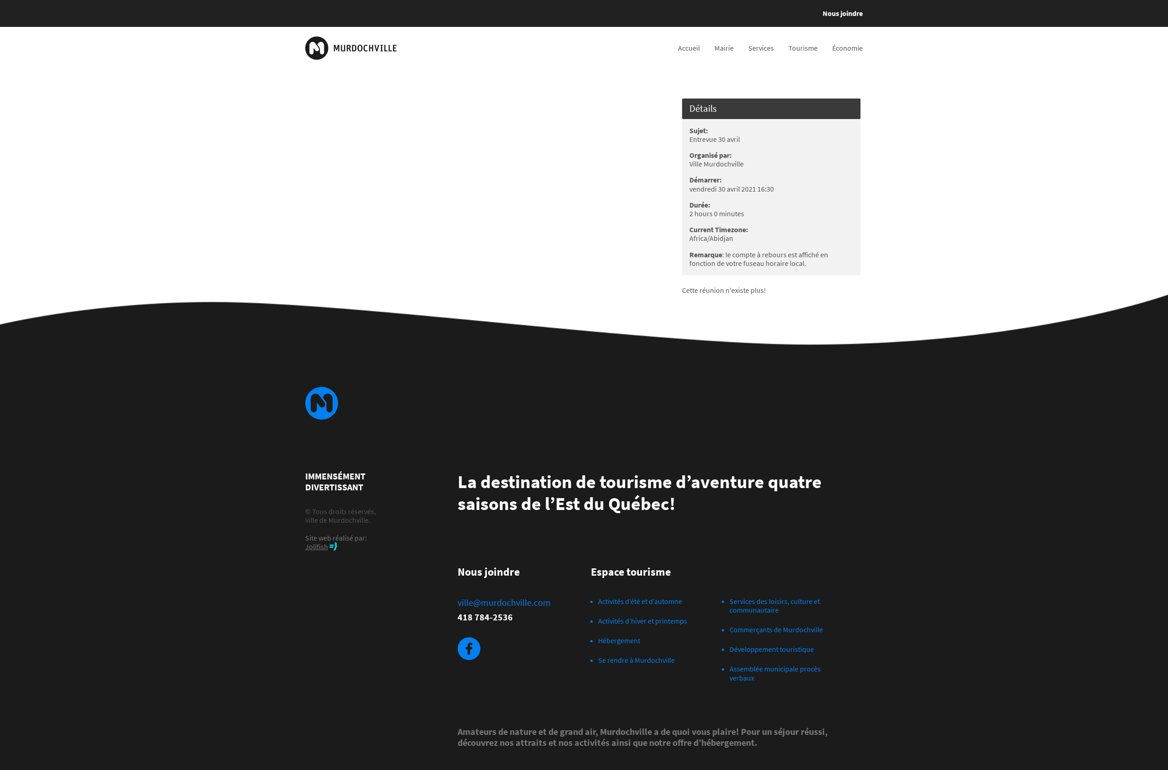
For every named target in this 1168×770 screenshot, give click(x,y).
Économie (847, 47)
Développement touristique (772, 649)
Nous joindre (843, 13)
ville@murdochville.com (504, 602)
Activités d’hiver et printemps (642, 620)
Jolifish (316, 546)
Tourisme (803, 47)
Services (761, 47)
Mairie (724, 47)
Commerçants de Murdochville (776, 629)
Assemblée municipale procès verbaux (775, 673)
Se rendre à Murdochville (636, 660)
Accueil (689, 47)
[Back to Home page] (350, 48)
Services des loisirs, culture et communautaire (775, 605)
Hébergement (619, 640)
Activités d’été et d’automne (640, 601)
